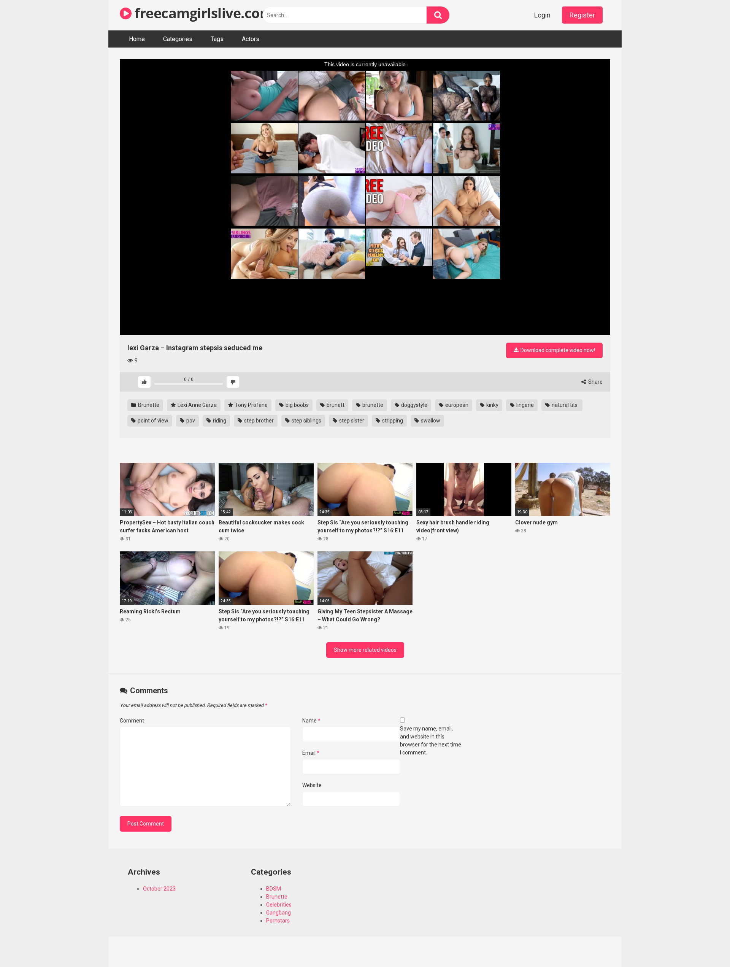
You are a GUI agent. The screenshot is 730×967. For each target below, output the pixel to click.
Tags (217, 39)
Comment (132, 721)
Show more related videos (365, 650)
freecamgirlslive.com (202, 13)
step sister (351, 421)
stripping (392, 421)
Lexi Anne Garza (196, 405)
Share (595, 382)
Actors (250, 39)
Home (137, 39)
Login (542, 15)
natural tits (565, 405)
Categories (177, 39)
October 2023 (159, 889)
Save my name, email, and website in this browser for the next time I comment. (430, 741)
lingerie (524, 405)
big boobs (296, 405)
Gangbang (278, 913)
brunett (334, 405)
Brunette (148, 405)
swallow (430, 421)
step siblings (305, 421)
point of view (152, 421)
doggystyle (413, 405)
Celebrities (279, 905)
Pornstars (278, 921)
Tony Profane (251, 405)
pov (190, 421)
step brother (258, 421)
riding (219, 421)
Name (311, 721)
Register (582, 15)
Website (312, 785)
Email (310, 753)
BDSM (273, 889)
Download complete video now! (557, 350)
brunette (372, 405)
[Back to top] (704, 944)
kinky (491, 405)
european (456, 405)
